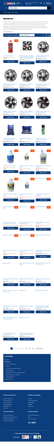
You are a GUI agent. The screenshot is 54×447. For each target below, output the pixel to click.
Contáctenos (31, 406)
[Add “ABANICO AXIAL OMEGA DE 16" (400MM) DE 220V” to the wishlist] (28, 109)
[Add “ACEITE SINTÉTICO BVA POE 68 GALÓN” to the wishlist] (28, 248)
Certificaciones (31, 402)
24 (29, 348)
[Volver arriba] (52, 444)
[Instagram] (31, 422)
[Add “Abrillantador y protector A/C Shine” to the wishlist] (44, 136)
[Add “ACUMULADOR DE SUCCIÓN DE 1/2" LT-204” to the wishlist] (12, 277)
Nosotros (30, 398)
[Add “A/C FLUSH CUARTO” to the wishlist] (12, 54)
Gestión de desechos (33, 400)
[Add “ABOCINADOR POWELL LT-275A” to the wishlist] (28, 136)
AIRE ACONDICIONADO (11, 364)
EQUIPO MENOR (9, 370)
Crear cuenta (49, 3)
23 (26, 348)
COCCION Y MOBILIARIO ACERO (13, 368)
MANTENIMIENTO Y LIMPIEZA (13, 374)
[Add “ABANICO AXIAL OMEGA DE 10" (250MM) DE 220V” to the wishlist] (44, 54)
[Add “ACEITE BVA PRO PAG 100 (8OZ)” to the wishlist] (28, 192)
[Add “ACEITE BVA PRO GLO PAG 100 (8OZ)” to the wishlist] (28, 164)
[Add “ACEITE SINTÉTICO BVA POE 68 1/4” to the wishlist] (12, 248)
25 (33, 348)
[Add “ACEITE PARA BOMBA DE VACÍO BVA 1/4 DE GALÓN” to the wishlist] (12, 220)
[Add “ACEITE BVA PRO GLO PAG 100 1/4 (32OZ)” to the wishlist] (44, 164)
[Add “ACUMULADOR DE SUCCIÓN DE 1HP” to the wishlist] (28, 277)
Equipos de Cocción (7, 400)
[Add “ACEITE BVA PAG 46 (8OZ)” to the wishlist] (12, 164)
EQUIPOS (7, 359)
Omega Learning (31, 418)
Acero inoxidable (7, 402)
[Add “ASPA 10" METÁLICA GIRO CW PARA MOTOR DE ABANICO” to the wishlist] (28, 331)
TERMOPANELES (9, 379)
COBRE (7, 366)
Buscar (49, 8)
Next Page (39, 348)
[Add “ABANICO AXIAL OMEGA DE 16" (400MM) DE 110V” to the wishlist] (12, 109)
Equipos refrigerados (8, 398)
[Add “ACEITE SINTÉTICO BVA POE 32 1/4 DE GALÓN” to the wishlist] (28, 220)
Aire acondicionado (7, 404)
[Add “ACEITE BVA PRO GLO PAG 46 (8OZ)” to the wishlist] (12, 192)
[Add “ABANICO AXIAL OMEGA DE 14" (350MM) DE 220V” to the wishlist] (44, 82)
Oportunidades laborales (33, 415)
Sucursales (30, 404)
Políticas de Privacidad (8, 420)
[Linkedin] (35, 422)
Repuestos (5, 408)
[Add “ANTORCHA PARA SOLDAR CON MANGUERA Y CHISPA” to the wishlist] (44, 304)
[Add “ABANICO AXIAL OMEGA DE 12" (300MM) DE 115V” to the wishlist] (12, 82)
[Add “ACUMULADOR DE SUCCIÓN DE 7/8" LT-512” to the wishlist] (12, 304)
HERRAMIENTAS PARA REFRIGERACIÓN (15, 372)
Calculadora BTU (7, 406)
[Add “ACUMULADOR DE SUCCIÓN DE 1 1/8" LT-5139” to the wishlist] (44, 248)
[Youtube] (33, 422)
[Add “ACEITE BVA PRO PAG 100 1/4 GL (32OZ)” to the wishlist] (44, 192)
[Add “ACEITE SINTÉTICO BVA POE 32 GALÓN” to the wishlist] (44, 220)
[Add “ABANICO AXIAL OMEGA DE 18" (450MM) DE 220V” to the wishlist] (44, 109)
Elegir (29, 3)
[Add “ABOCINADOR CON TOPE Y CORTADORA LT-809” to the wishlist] (12, 136)
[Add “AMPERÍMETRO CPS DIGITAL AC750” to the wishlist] (28, 304)
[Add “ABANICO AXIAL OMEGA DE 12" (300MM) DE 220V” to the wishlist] (28, 82)
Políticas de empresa (8, 415)
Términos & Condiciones (8, 418)
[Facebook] (29, 422)
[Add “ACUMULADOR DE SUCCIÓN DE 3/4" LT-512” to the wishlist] (44, 277)
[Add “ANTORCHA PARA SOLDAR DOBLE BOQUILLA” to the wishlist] (12, 331)
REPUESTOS (8, 361)
